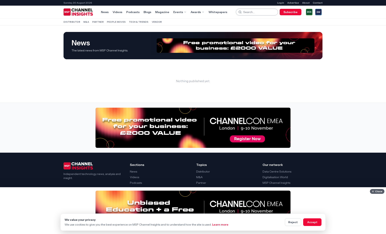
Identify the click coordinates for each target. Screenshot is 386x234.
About (306, 2)
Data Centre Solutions (277, 171)
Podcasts (133, 12)
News (105, 12)
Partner (98, 21)
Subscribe (290, 12)
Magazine (162, 12)
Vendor (157, 21)
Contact (317, 2)
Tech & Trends (139, 21)
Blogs (147, 12)
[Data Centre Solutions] (309, 12)
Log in (280, 2)
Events (178, 12)
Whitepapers (217, 12)
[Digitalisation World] (318, 12)
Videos (117, 12)
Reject (293, 222)
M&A (86, 21)
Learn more (220, 224)
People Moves (116, 21)
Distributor (72, 21)
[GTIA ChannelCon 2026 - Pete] (235, 45)
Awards (196, 12)
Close (378, 191)
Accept (312, 222)
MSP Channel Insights (276, 183)
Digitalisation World (275, 177)
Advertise (293, 2)
